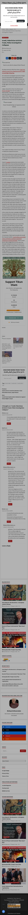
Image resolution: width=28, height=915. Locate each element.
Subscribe (20, 21)
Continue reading (14, 25)
